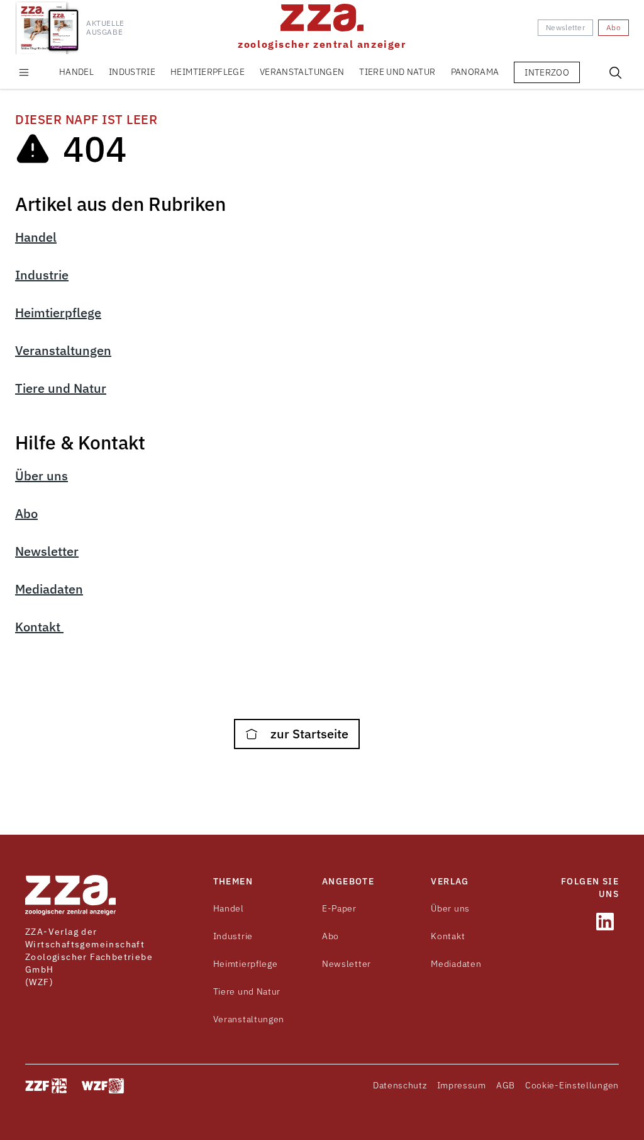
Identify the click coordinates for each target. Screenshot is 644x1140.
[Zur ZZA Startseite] (70, 895)
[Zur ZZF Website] (46, 1086)
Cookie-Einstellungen (572, 1085)
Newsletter (47, 551)
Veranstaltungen (302, 71)
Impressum (461, 1085)
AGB (505, 1085)
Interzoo (547, 72)
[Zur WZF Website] (103, 1086)
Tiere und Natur (397, 71)
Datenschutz (400, 1085)
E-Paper (339, 908)
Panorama (475, 71)
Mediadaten (49, 588)
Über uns (41, 475)
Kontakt (39, 626)
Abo (26, 513)
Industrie (132, 71)
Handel (76, 71)
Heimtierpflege (207, 71)
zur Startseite (307, 733)
